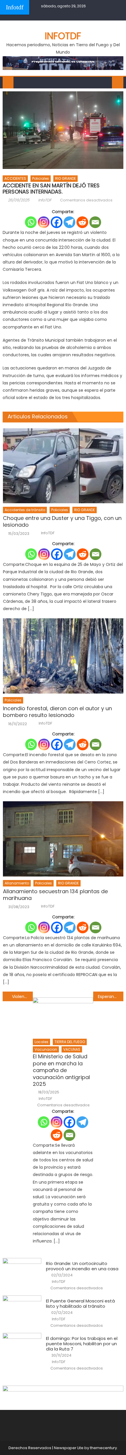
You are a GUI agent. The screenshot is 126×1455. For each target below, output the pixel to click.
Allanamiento (17, 883)
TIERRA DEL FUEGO (70, 1041)
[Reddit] (82, 222)
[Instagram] (44, 222)
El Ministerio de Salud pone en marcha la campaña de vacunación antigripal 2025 (61, 1070)
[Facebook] (56, 222)
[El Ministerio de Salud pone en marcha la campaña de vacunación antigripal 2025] (63, 1016)
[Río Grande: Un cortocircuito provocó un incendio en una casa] (22, 1271)
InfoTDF (45, 200)
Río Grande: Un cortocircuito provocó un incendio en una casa (82, 1266)
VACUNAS (71, 1049)
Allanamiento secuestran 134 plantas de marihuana (55, 895)
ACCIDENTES (15, 178)
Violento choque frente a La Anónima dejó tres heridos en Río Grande (22, 996)
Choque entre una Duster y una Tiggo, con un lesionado (62, 521)
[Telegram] (69, 222)
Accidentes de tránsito (25, 509)
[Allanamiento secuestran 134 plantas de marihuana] (63, 839)
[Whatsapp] (31, 222)
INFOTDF (63, 35)
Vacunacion (46, 1049)
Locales (41, 1041)
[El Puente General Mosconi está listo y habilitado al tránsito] (22, 1309)
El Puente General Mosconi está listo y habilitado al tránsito (80, 1303)
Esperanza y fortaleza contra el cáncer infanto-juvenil (110, 996)
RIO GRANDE (65, 178)
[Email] (95, 222)
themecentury (103, 1448)
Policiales (40, 178)
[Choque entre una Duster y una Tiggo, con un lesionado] (63, 466)
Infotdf (14, 7)
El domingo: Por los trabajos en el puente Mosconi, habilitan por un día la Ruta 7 (82, 1344)
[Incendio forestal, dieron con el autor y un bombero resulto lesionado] (63, 656)
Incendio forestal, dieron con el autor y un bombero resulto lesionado (57, 712)
